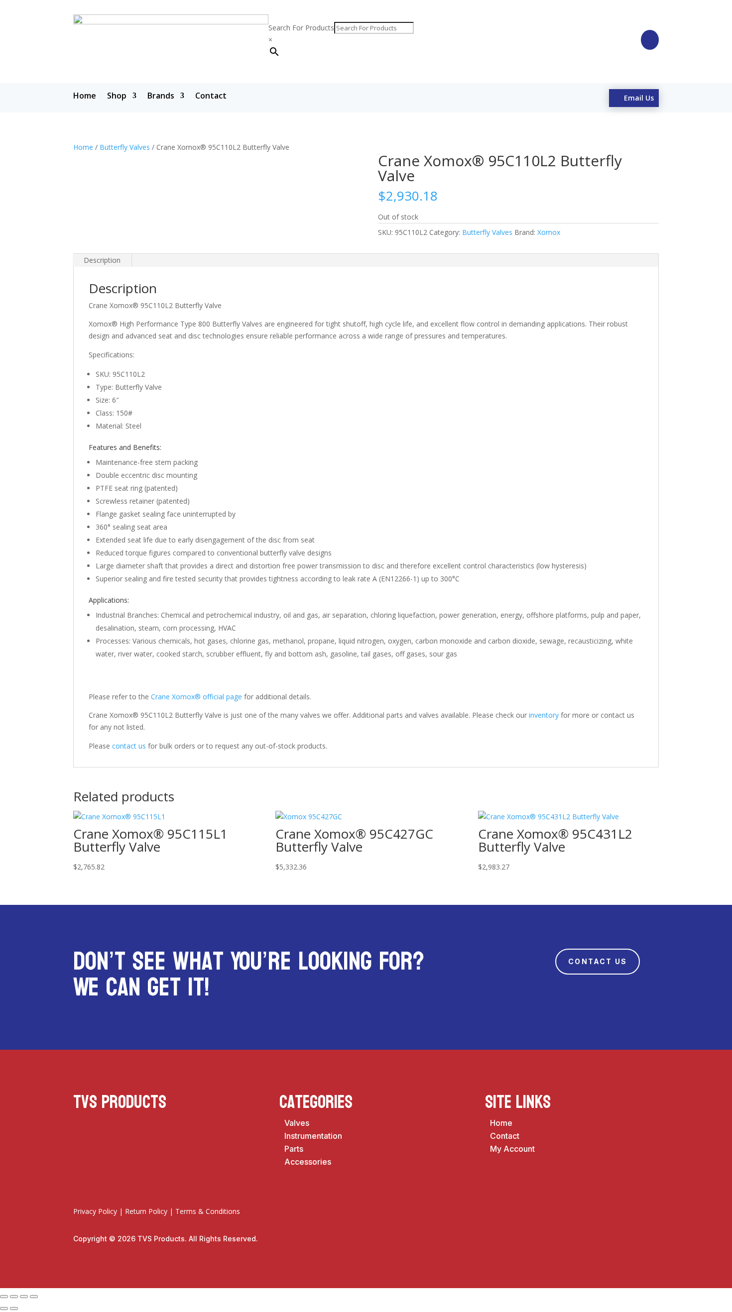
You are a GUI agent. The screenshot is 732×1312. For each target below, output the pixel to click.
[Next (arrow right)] (14, 1308)
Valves (296, 1123)
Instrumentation (313, 1136)
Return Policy (146, 1211)
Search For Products (301, 27)
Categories (316, 1102)
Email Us (639, 98)
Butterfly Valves (125, 147)
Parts (293, 1149)
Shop (116, 96)
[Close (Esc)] (34, 1296)
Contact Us (597, 961)
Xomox (548, 232)
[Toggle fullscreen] (14, 1296)
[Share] (24, 1296)
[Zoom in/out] (4, 1296)
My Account (512, 1149)
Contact (211, 96)
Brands (160, 96)
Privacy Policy (95, 1211)
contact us (129, 746)
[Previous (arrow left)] (4, 1308)
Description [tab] (102, 260)
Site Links (518, 1102)
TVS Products (119, 1102)
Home (84, 96)
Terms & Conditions (207, 1211)
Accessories (307, 1162)
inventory (544, 715)
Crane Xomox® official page (196, 696)
